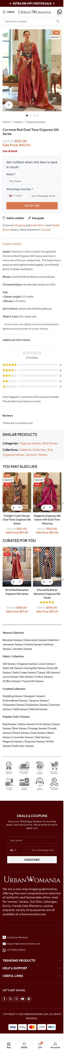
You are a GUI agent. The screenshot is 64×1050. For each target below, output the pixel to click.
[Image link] (32, 879)
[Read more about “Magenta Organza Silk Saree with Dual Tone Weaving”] (44, 508)
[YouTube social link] (22, 999)
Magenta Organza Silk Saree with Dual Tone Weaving (47, 519)
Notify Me (32, 205)
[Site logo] (35, 11)
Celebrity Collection (32, 450)
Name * (11, 174)
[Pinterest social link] (28, 999)
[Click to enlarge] (9, 105)
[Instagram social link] (16, 999)
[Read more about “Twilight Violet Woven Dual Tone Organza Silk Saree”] (14, 508)
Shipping (20, 225)
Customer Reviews (17, 937)
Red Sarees (50, 443)
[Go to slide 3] (34, 115)
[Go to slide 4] (37, 115)
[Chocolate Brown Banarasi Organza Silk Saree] (47, 567)
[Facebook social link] (4, 999)
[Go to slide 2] (30, 115)
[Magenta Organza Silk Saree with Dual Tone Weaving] (47, 492)
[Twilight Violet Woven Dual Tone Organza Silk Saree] (17, 492)
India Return (38, 225)
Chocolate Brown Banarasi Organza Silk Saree (47, 593)
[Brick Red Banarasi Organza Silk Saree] (17, 567)
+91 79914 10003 (15, 949)
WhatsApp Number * (19, 189)
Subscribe (32, 859)
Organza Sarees (35, 122)
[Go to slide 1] (27, 115)
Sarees (18, 122)
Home (6, 122)
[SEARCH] (57, 21)
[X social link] (10, 999)
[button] (6, 70)
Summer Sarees (36, 455)
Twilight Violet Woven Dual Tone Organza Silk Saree (17, 519)
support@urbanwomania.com (23, 943)
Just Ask (46, 229)
